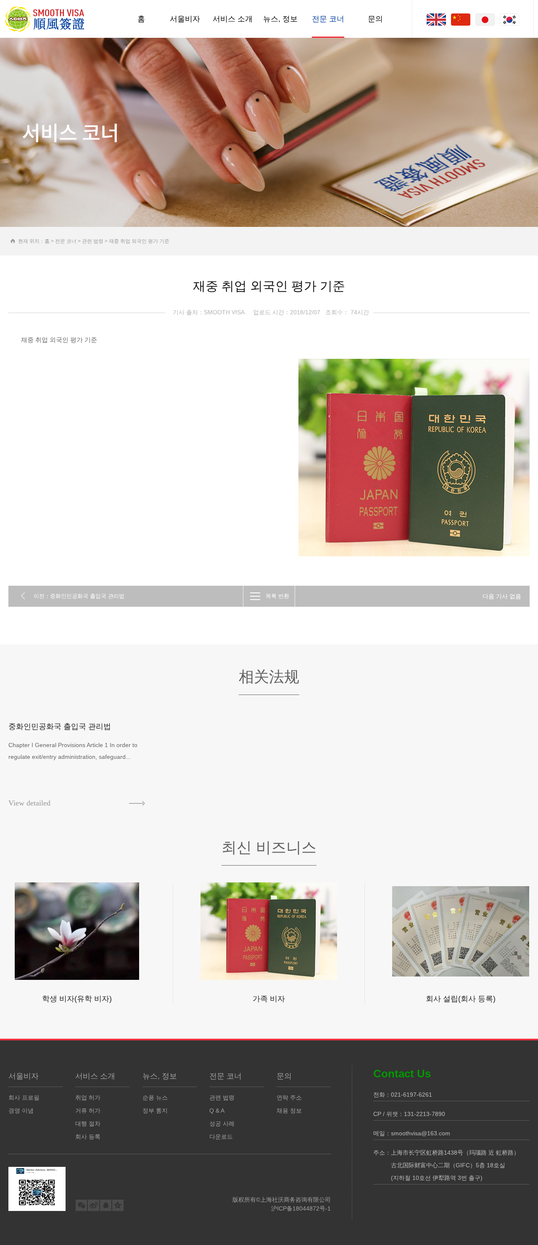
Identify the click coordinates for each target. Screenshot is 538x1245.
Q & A (216, 1110)
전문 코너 (328, 19)
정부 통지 (155, 1110)
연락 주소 (289, 1097)
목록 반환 (277, 596)
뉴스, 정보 (280, 19)
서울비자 (185, 19)
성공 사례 (222, 1123)
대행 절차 (87, 1123)
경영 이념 (21, 1110)
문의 (375, 19)
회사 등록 (87, 1136)
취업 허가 (87, 1097)
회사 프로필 (24, 1097)
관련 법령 (92, 241)
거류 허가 (87, 1110)
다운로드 (221, 1136)
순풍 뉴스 (155, 1097)
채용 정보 (289, 1110)
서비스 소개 (233, 19)
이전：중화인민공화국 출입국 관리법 (79, 596)
